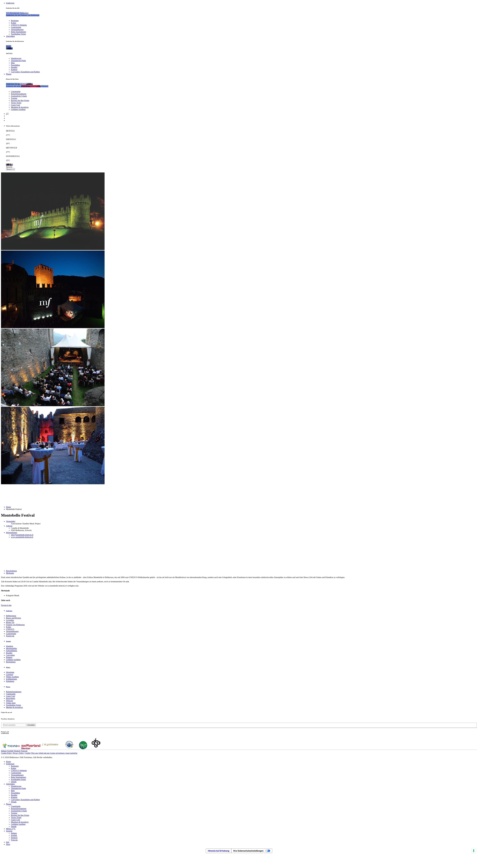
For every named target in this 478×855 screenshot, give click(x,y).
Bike (13, 63)
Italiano (4, 751)
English (10, 751)
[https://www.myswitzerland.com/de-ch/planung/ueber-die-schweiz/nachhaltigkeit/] (83, 748)
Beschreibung (11, 571)
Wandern (9, 646)
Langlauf (9, 674)
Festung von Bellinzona (15, 625)
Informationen (11, 532)
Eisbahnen (10, 681)
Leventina (10, 620)
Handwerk (10, 636)
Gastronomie (16, 27)
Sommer (8, 641)
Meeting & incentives (14, 707)
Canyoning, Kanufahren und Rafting (25, 72)
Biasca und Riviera (13, 618)
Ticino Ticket (16, 103)
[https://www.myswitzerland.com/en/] (30, 748)
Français (24, 751)
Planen (8, 74)
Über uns (34, 753)
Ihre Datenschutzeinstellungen (248, 851)
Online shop (11, 703)
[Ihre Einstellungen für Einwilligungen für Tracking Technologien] (473, 850)
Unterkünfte (15, 92)
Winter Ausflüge (12, 677)
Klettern (14, 70)
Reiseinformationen (18, 94)
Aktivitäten (10, 36)
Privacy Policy (18, 753)
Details (13, 782)
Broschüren (10, 698)
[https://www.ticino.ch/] (11, 748)
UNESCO (10, 629)
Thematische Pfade (18, 61)
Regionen (15, 21)
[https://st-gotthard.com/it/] (50, 748)
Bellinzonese (11, 616)
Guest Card (15, 105)
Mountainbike (11, 648)
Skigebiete (10, 672)
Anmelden (31, 725)
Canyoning (10, 655)
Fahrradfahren (11, 651)
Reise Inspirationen (18, 32)
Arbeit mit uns (44, 753)
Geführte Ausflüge (18, 109)
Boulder (14, 67)
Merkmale (10, 573)
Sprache (9, 167)
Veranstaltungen (17, 29)
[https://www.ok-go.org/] (96, 748)
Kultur (13, 23)
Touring (14, 98)
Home (8, 507)
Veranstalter (10, 521)
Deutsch (17, 751)
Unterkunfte (10, 694)
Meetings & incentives (20, 107)
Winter (8, 667)
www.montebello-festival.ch (22, 537)
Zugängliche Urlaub (19, 96)
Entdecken (10, 3)
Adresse (9, 526)
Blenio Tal (10, 622)
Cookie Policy (6, 753)
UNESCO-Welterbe (19, 25)
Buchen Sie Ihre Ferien (20, 100)
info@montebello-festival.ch (22, 535)
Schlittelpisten (11, 679)
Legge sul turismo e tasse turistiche (63, 753)
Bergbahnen (11, 662)
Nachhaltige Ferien (18, 34)
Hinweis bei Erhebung (218, 851)
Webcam (9, 701)
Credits (27, 753)
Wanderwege (16, 58)
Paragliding (15, 65)
